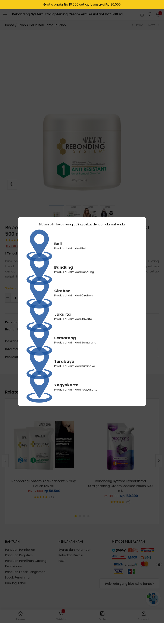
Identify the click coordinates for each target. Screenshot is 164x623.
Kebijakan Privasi (71, 555)
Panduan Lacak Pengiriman (25, 572)
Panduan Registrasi (19, 555)
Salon (22, 25)
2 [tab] (80, 516)
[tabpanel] (44, 457)
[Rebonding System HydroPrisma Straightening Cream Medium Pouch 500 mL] (120, 440)
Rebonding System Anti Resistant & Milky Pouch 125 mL (44, 483)
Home (9, 25)
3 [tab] (84, 516)
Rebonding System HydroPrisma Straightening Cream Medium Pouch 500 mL (120, 486)
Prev (139, 25)
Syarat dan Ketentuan (75, 550)
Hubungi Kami (15, 583)
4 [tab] (88, 516)
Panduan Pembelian (20, 550)
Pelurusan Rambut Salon (47, 25)
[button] (157, 14)
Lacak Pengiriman (18, 577)
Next (151, 25)
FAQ (61, 561)
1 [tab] (76, 516)
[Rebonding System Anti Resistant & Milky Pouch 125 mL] (44, 440)
